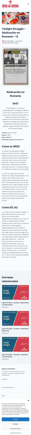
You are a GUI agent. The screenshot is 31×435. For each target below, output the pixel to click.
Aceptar (15, 419)
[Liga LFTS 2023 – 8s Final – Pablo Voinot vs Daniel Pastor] (15, 292)
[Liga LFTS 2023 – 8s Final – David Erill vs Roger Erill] (15, 318)
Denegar (15, 424)
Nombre (5, 379)
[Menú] (28, 4)
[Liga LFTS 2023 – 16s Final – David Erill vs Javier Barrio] (15, 344)
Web (3, 395)
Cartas (4, 43)
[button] (28, 400)
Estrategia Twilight (13, 43)
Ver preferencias (15, 428)
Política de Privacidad (15, 432)
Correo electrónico (8, 387)
